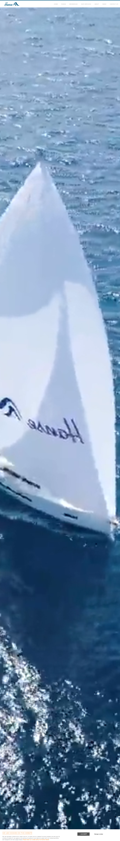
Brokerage (73, 4)
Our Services (86, 4)
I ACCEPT (83, 834)
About (97, 4)
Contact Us (114, 4)
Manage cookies (98, 834)
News (104, 4)
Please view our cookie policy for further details (36, 839)
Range (63, 4)
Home (56, 4)
